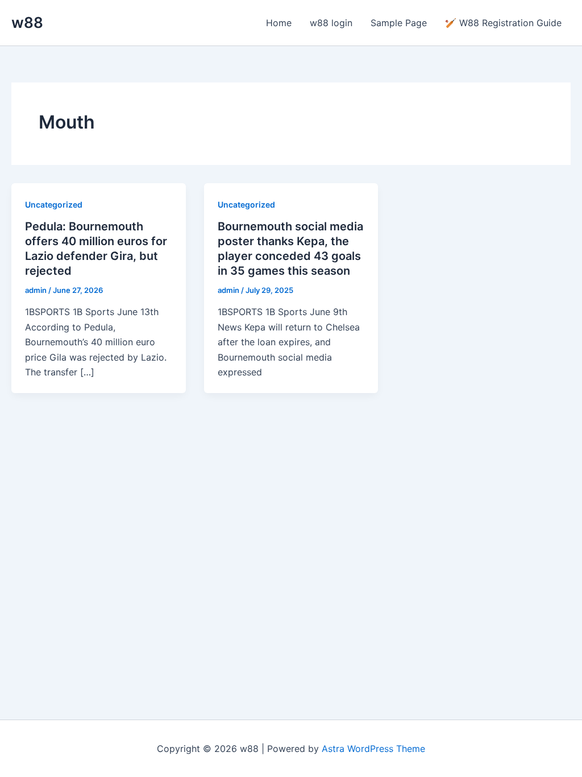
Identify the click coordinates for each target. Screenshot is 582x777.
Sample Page (399, 22)
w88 (27, 22)
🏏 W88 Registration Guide (503, 22)
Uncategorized (53, 204)
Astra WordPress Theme (373, 748)
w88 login (331, 22)
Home (279, 22)
